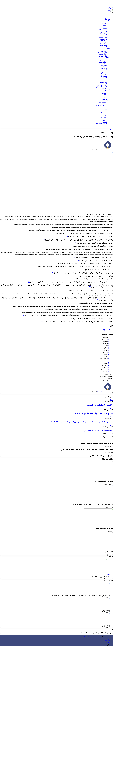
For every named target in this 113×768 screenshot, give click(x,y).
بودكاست (104, 96)
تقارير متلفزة (103, 65)
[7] (109, 348)
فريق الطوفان (103, 46)
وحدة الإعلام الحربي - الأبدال (86, 636)
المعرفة (107, 70)
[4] (109, 343)
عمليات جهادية (103, 66)
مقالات (105, 77)
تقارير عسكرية (103, 56)
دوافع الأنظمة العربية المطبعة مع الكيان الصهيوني (91, 413)
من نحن (107, 639)
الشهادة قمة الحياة (105, 625)
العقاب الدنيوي (108, 552)
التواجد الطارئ (106, 610)
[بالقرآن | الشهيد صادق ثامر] (98, 478)
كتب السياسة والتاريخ (101, 87)
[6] (109, 347)
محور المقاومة (103, 33)
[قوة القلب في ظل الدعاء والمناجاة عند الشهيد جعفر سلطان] (98, 501)
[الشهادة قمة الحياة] (101, 624)
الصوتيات (104, 94)
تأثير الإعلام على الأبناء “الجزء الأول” (100, 576)
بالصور (105, 28)
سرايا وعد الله (103, 45)
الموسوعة (104, 103)
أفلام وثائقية (103, 60)
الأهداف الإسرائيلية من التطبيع (100, 405)
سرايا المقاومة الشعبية (100, 42)
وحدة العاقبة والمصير (105, 330)
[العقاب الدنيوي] (98, 548)
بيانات (108, 34)
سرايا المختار (103, 40)
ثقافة (105, 74)
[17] (109, 367)
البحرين (105, 25)
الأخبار (108, 20)
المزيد (108, 100)
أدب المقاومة (103, 73)
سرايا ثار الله (103, 43)
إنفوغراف (104, 93)
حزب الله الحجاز (102, 37)
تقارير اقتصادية (102, 53)
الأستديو (107, 90)
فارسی (108, 642)
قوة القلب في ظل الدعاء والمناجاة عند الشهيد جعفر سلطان (93, 504)
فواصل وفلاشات (102, 68)
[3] (109, 341)
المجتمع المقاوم (102, 102)
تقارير (108, 48)
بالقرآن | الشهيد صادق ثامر (104, 481)
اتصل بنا (107, 640)
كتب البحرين (103, 83)
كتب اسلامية (103, 82)
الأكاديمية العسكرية (101, 105)
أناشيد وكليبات (103, 62)
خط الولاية (104, 76)
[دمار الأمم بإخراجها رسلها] (98, 525)
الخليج (105, 26)
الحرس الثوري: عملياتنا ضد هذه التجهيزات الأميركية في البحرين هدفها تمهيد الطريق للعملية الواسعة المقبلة (80, 595)
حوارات (105, 31)
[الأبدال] (110, 8)
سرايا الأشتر (103, 39)
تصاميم (105, 97)
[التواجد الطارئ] (101, 609)
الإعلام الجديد (103, 63)
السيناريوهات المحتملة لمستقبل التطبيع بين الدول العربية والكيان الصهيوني (80, 422)
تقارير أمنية (104, 51)
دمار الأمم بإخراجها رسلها (104, 528)
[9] (109, 352)
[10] (109, 354)
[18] (109, 369)
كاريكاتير (104, 99)
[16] (109, 365)
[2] (109, 339)
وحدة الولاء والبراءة (106, 329)
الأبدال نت (99, 149)
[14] (109, 362)
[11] (109, 356)
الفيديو (108, 57)
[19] (109, 371)
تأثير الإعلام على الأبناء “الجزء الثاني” (98, 430)
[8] (109, 350)
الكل (106, 22)
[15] (109, 364)
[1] (109, 337)
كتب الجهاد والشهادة (101, 85)
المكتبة (108, 79)
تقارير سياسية (103, 54)
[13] (109, 360)
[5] (109, 345)
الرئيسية (107, 19)
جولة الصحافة (103, 29)
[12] (109, 358)
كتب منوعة (104, 88)
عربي (108, 643)
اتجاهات (104, 23)
